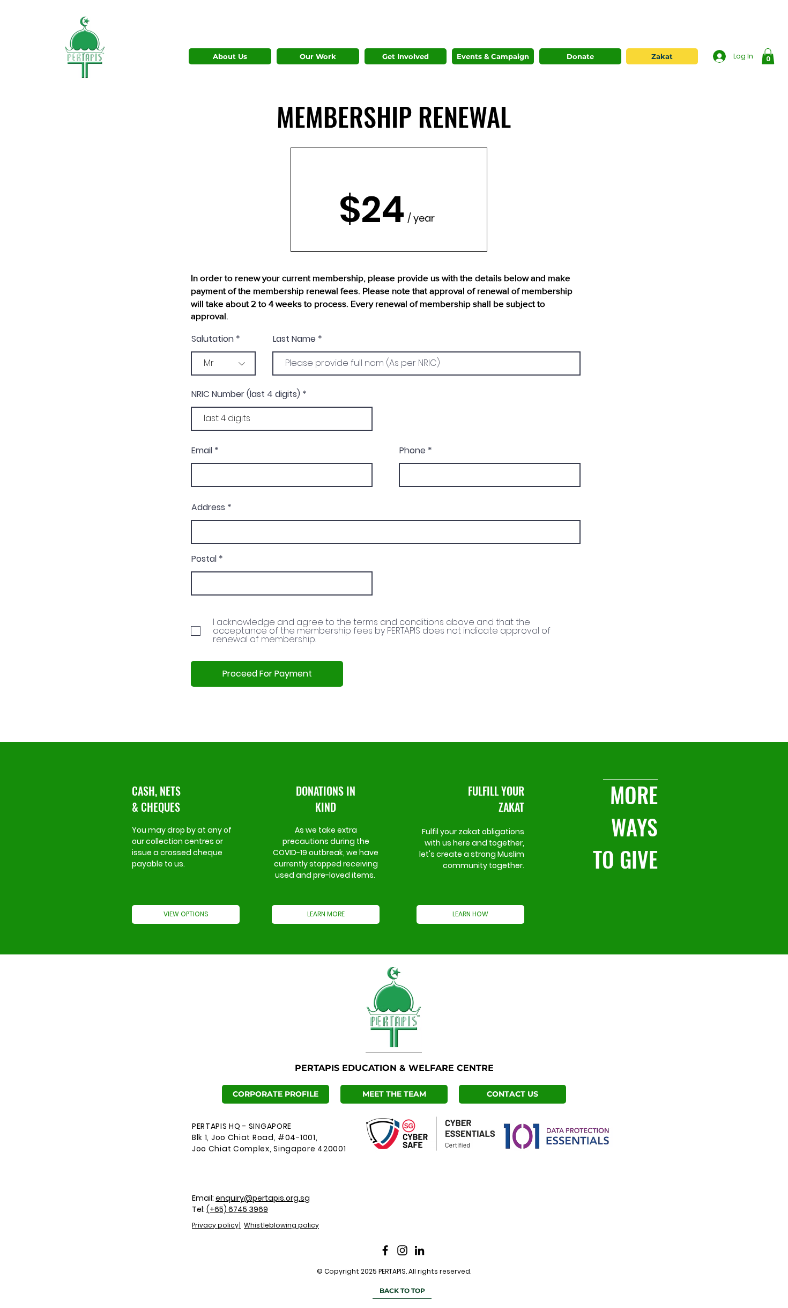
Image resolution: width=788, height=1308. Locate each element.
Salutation (212, 339)
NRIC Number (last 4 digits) (245, 394)
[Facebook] (385, 1250)
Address (208, 507)
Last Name (294, 339)
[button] (318, 56)
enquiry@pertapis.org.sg (262, 1198)
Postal (204, 559)
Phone (412, 450)
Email (201, 450)
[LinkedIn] (419, 1250)
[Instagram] (402, 1250)
